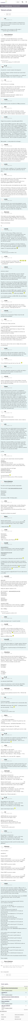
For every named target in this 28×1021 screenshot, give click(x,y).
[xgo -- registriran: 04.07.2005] (2, 19)
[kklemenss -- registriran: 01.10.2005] (2, 847)
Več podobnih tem (3, 1011)
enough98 (6, 576)
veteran (6, 267)
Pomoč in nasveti (8, 999)
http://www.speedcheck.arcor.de (15, 488)
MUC (5, 106)
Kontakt (2, 1019)
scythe (5, 99)
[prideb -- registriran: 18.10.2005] (2, 530)
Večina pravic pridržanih (19, 1014)
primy (2, 993)
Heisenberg (7, 652)
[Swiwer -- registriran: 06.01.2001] (2, 387)
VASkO (6, 883)
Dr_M (5, 65)
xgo (5, 18)
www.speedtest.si (4, 547)
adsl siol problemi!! (5, 1005)
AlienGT (6, 144)
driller (5, 501)
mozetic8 (2, 1006)
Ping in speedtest (5, 1001)
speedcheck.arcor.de (5, 469)
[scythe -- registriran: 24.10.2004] (2, 100)
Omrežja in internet (8, 990)
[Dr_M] (2, 66)
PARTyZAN (7, 688)
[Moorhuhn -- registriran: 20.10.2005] (2, 212)
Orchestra (3, 1002)
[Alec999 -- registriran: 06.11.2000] (2, 543)
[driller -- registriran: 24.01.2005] (2, 501)
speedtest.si (3, 461)
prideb (5, 529)
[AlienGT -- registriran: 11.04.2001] (2, 145)
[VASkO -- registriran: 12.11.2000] (2, 884)
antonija (6, 228)
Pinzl (2, 998)
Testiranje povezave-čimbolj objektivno (10, 997)
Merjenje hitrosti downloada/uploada (9, 988)
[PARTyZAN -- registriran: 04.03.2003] (2, 689)
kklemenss (6, 846)
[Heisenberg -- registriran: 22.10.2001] (2, 652)
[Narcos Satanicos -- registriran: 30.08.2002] (2, 35)
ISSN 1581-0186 (18, 1019)
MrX (2, 989)
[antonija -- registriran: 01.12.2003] (2, 229)
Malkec (6, 516)
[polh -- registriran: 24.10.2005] (2, 424)
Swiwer (6, 386)
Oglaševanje (17, 1016)
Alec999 (6, 543)
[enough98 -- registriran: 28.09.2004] (2, 576)
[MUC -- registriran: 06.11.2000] (2, 107)
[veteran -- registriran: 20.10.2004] (2, 267)
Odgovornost (3, 1016)
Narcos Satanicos (8, 34)
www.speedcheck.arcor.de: (14, 591)
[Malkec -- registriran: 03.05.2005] (2, 517)
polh (5, 424)
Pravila (2, 1014)
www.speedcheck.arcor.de (6, 552)
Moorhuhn (6, 212)
